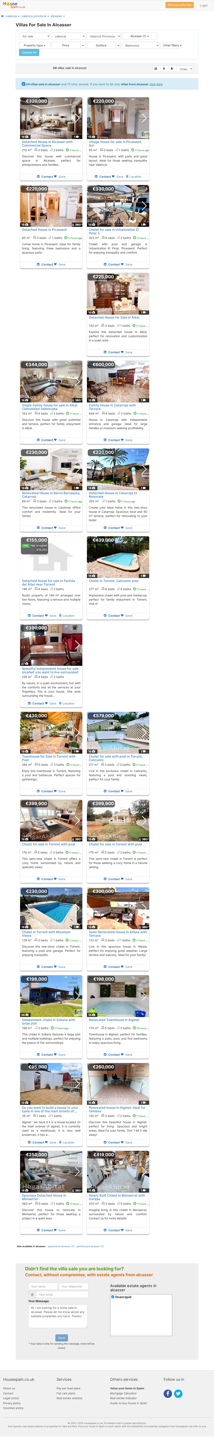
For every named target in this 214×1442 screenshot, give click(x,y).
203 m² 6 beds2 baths (120, 238)
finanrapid (123, 1297)
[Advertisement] (51, 317)
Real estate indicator (123, 1398)
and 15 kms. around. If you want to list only (94, 84)
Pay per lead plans (68, 1388)
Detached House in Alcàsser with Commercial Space (47, 143)
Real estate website (70, 1398)
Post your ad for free (179, 4)
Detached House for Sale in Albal (114, 317)
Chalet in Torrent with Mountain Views (46, 934)
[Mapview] (164, 69)
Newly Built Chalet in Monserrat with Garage (117, 1197)
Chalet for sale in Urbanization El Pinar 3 (114, 231)
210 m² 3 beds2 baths (53, 150)
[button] (19, 16)
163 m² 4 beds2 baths (53, 413)
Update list (29, 52)
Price (65, 45)
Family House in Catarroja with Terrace (112, 407)
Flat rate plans (66, 1393)
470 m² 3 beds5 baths (120, 1203)
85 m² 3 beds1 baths (119, 150)
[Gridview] (156, 69)
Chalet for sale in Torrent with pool (48, 844)
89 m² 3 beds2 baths (52, 501)
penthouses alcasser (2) (90, 1246)
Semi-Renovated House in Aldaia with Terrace (118, 934)
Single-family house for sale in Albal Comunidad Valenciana (49, 407)
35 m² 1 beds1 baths (42, 1116)
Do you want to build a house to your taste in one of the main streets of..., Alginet (50, 1111)
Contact (8, 1393)
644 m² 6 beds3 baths (120, 413)
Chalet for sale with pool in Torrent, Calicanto (116, 758)
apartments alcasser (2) (61, 1246)
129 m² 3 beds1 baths (52, 940)
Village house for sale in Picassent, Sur (115, 143)
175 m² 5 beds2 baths (119, 852)
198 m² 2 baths (45, 1028)
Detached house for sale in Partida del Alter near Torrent (48, 582)
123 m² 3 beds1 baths (119, 940)
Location (135, 176)
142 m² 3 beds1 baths (119, 325)
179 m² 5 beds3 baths (120, 1028)
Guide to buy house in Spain (128, 1403)
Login (204, 5)
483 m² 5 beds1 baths (53, 1203)
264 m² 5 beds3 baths (53, 764)
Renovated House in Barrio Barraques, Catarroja (51, 495)
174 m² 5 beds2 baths (52, 852)
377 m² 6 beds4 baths (120, 589)
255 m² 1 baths (112, 501)
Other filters (171, 45)
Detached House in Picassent (44, 230)
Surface (101, 45)
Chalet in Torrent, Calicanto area (114, 581)
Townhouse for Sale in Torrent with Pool (48, 758)
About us (9, 1388)
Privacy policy (12, 1403)
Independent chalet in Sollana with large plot (48, 1021)
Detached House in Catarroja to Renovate (113, 495)
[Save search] (172, 69)
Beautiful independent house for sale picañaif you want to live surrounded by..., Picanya (50, 672)
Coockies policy (13, 1408)
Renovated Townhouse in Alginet (114, 1020)
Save (61, 176)
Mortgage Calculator (123, 1393)
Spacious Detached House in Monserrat (44, 1197)
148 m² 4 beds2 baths (43, 589)
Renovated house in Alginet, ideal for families (117, 1109)
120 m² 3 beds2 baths (119, 1116)
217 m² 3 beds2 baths (119, 764)
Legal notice (11, 1398)
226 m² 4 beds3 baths (43, 677)
